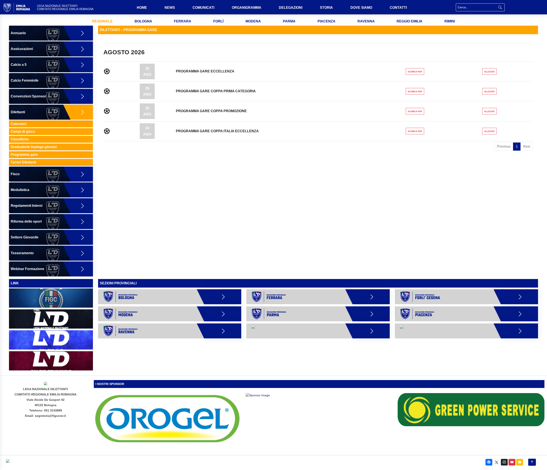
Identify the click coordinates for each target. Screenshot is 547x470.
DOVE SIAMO (361, 7)
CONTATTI (398, 7)
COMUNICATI (203, 7)
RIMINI (449, 21)
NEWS (170, 7)
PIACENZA (326, 21)
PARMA (289, 21)
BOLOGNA (143, 21)
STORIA (326, 7)
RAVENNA (366, 21)
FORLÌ (218, 21)
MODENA (253, 21)
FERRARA (182, 21)
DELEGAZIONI (290, 7)
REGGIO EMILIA (409, 21)
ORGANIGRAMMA (246, 7)
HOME (142, 7)
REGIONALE (102, 21)
